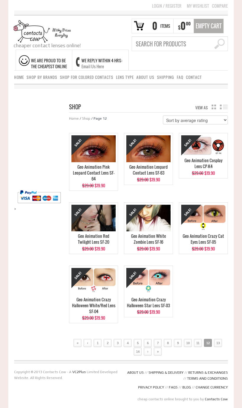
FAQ (180, 77)
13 (218, 343)
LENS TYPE (125, 77)
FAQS (173, 387)
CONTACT (194, 77)
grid (214, 107)
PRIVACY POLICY (151, 387)
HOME (19, 77)
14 (138, 351)
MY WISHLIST (198, 6)
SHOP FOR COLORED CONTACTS (86, 77)
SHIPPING (165, 77)
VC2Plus (79, 372)
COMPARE (220, 6)
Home (74, 118)
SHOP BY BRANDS (42, 77)
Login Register (167, 6)
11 (198, 343)
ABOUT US (145, 77)
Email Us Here (92, 66)
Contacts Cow (216, 399)
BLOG (186, 387)
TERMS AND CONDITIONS (207, 378)
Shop (86, 118)
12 (208, 343)
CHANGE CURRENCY (212, 387)
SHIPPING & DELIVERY (166, 372)
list (224, 107)
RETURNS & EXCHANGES (208, 372)
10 (188, 343)
